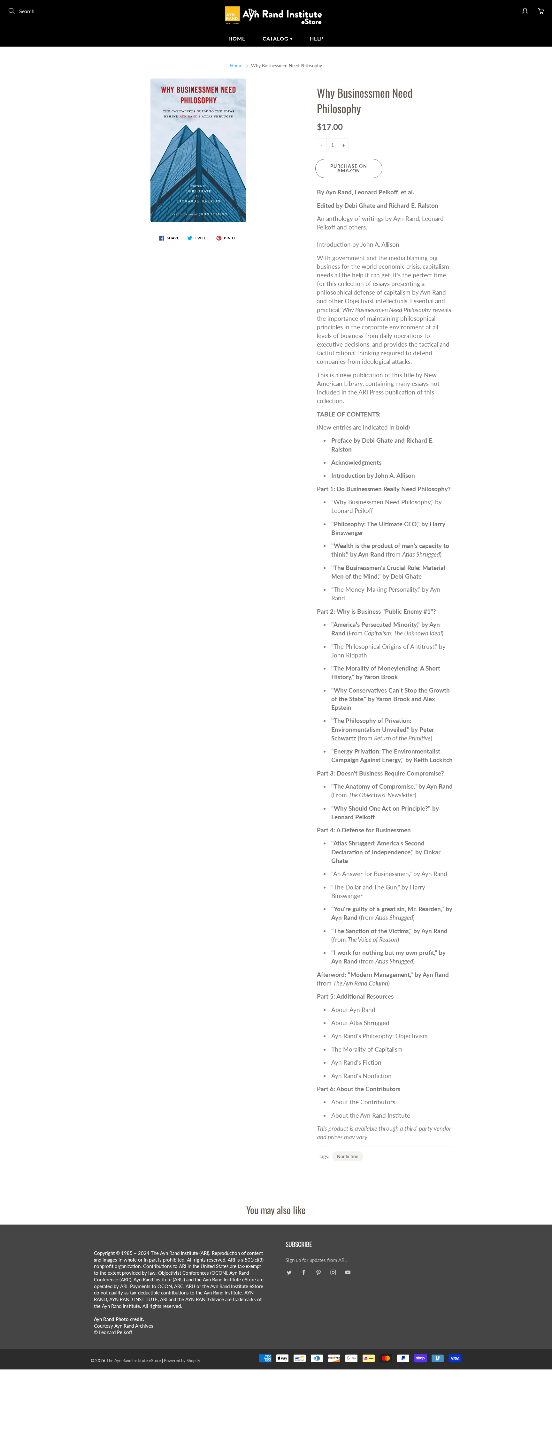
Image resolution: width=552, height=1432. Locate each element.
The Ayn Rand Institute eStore (133, 1360)
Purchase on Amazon (348, 168)
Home (236, 38)
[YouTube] (347, 1272)
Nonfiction (347, 1156)
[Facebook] (303, 1272)
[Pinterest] (318, 1272)
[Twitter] (289, 1272)
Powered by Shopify (182, 1360)
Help (317, 38)
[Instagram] (333, 1272)
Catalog (276, 38)
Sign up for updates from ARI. (316, 1260)
